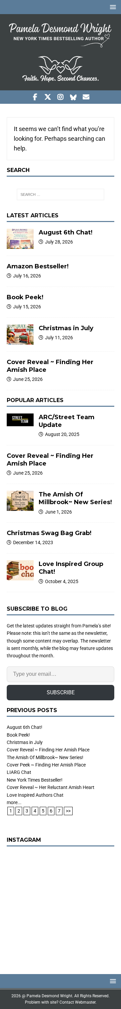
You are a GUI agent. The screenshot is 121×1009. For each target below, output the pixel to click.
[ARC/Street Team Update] (20, 419)
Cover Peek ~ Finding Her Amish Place (46, 764)
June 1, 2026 (58, 512)
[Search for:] (60, 194)
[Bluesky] (73, 97)
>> (68, 811)
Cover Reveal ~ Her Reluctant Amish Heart (50, 787)
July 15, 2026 (27, 306)
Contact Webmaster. (77, 1002)
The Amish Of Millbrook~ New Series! (75, 498)
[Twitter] (48, 97)
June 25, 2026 (28, 379)
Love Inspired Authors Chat (35, 795)
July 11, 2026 (59, 337)
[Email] (86, 97)
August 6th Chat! (65, 232)
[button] (111, 7)
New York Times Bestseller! (35, 780)
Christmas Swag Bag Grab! (49, 533)
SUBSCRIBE (61, 692)
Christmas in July (66, 328)
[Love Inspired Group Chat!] (20, 570)
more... (14, 802)
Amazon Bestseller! (38, 266)
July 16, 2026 (27, 275)
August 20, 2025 (62, 434)
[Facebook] (35, 97)
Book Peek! (25, 297)
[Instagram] (61, 97)
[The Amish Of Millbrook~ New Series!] (20, 501)
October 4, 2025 (61, 581)
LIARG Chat (19, 772)
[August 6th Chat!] (20, 239)
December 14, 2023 (33, 542)
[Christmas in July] (20, 334)
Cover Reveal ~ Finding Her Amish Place (48, 749)
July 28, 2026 (59, 242)
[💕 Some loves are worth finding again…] (60, 907)
